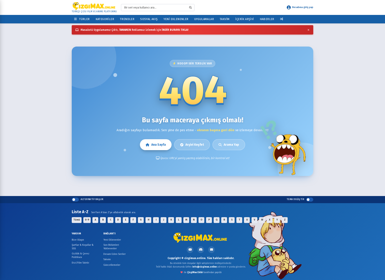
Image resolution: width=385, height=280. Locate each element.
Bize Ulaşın (78, 239)
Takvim (224, 19)
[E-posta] (211, 249)
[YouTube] (190, 249)
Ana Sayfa (158, 145)
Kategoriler (105, 19)
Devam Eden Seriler (114, 254)
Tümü (76, 219)
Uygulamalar (204, 19)
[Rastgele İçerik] (281, 19)
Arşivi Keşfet (194, 145)
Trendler (127, 19)
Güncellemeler (111, 265)
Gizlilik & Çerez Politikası (80, 255)
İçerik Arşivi (244, 19)
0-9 (87, 219)
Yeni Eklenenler (176, 19)
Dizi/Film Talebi (80, 262)
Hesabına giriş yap (302, 7)
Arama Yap (231, 145)
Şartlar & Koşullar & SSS (83, 246)
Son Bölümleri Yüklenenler (111, 246)
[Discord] (200, 249)
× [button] (308, 29)
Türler (84, 19)
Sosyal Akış (149, 19)
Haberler (267, 19)
